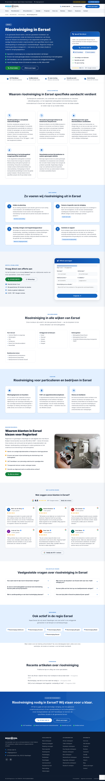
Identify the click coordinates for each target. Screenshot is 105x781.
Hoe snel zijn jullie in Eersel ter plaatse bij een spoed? (72, 594)
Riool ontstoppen (46, 740)
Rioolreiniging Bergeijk (73, 629)
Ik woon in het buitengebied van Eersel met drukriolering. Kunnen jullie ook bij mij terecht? (25, 587)
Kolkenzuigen (45, 771)
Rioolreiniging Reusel (53, 634)
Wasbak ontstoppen (68, 751)
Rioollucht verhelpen (68, 765)
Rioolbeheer (45, 757)
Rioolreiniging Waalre (54, 629)
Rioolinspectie (46, 751)
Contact (85, 11)
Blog (84, 763)
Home (7, 11)
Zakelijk (38, 11)
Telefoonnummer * (62, 277)
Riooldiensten (15, 11)
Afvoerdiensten (27, 11)
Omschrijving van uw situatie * (64, 284)
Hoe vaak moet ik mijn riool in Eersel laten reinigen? (23, 581)
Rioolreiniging (21, 14)
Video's (70, 11)
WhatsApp (31, 279)
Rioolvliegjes (45, 760)
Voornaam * (60, 271)
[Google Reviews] (10, 759)
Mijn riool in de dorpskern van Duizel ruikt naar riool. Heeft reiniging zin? (74, 581)
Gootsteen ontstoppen (69, 746)
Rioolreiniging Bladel (91, 629)
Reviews (62, 11)
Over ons (55, 11)
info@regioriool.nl (39, 2)
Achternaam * (81, 271)
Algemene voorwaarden (86, 778)
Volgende (76, 296)
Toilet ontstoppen (67, 743)
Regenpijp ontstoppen (69, 760)
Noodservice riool (47, 765)
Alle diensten (86, 743)
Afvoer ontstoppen (68, 740)
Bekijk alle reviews (66, 500)
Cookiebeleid (97, 778)
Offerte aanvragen (92, 6)
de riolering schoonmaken (43, 644)
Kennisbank (86, 757)
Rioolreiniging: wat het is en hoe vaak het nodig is (43, 680)
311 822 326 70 (94, 2)
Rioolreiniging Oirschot (36, 629)
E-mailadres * (81, 277)
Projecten (47, 11)
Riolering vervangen (47, 746)
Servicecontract (77, 6)
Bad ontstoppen (67, 754)
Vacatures (78, 11)
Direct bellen (14, 68)
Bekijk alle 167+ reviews (53, 552)
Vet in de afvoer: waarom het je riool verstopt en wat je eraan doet (48, 675)
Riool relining (45, 768)
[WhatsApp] (6, 759)
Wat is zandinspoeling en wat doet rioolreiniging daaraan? (25, 594)
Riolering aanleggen (47, 743)
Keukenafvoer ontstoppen (70, 757)
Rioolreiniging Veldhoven (16, 629)
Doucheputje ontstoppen (69, 749)
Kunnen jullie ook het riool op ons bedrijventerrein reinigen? (74, 588)
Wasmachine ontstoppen (69, 763)
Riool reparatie (46, 749)
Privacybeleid (76, 778)
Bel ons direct (14, 474)
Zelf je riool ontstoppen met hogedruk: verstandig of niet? (46, 683)
